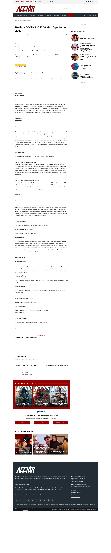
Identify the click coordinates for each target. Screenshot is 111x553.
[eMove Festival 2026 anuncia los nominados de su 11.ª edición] (75, 66)
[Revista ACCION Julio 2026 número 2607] (59, 396)
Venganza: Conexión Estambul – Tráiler (57, 365)
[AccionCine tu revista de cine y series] (55, 469)
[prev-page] (16, 457)
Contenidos (29, 20)
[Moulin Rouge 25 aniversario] (23, 444)
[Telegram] (88, 2)
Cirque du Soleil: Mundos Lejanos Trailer (26, 365)
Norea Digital (33, 494)
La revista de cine (22, 20)
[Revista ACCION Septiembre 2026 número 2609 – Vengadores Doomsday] (23, 396)
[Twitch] (48, 500)
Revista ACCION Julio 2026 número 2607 (59, 404)
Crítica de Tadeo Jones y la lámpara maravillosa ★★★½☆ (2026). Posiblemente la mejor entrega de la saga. (41, 450)
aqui (20, 47)
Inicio (16, 20)
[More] (54, 38)
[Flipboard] (40, 500)
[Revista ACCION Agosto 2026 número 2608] (41, 396)
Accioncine (20, 34)
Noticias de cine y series (23, 450)
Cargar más (83, 82)
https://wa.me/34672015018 (83, 486)
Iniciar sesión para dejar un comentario (25, 359)
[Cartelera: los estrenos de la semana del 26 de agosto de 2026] (59, 444)
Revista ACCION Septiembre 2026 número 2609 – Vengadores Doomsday (24, 403)
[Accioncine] (18, 373)
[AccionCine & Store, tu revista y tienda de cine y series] (25, 8)
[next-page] (18, 457)
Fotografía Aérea (41, 494)
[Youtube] (94, 2)
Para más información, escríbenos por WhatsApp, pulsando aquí (41, 418)
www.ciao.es (41, 335)
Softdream (25, 510)
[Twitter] (24, 500)
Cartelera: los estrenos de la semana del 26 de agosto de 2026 (59, 451)
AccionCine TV (18, 494)
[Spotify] (52, 500)
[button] (85, 15)
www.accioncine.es (19, 490)
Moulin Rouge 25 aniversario (24, 452)
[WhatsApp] (92, 2)
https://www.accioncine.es (27, 374)
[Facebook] (83, 2)
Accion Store (26, 494)
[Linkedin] (87, 2)
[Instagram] (85, 2)
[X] (90, 2)
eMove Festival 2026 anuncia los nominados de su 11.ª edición (88, 67)
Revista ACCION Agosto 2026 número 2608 (41, 404)
